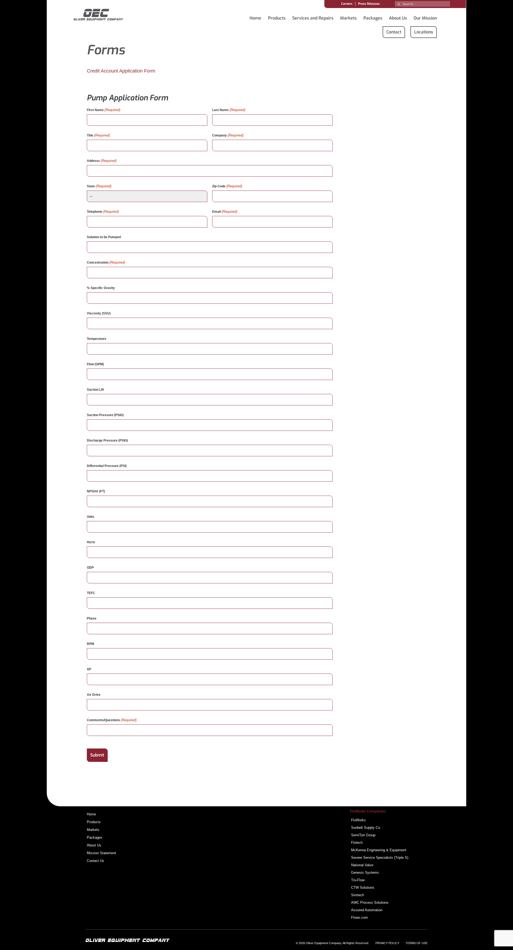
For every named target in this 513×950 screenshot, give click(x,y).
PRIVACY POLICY (387, 943)
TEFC (91, 593)
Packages (372, 18)
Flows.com (359, 917)
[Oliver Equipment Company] (98, 15)
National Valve (362, 865)
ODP (90, 567)
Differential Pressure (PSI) (107, 466)
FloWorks (358, 820)
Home (255, 18)
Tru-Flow (357, 880)
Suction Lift (95, 389)
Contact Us (95, 861)
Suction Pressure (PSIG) (105, 415)
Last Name (228, 110)
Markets (348, 18)
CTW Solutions (362, 888)
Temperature (96, 338)
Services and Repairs (312, 18)
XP (89, 669)
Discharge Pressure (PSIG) (107, 440)
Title (98, 135)
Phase (91, 618)
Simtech (357, 895)
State (99, 186)
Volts (90, 516)
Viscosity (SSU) (99, 313)
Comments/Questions (112, 720)
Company (227, 135)
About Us (398, 18)
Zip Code (227, 186)
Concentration (106, 262)
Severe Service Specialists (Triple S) (379, 858)
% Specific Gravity (101, 288)
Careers (346, 4)
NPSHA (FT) (96, 491)
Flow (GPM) (95, 364)
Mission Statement (101, 853)
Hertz (91, 542)
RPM (90, 643)
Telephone (103, 211)
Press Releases (369, 4)
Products (277, 18)
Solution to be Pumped (104, 237)
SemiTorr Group (363, 835)
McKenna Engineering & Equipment (378, 850)
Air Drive (93, 694)
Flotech (357, 843)
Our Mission (425, 18)
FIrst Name (103, 110)
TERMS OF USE (417, 943)
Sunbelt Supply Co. (366, 828)
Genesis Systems (365, 873)
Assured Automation (366, 910)
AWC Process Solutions (369, 902)
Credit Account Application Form (121, 71)
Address (101, 160)
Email (224, 211)
